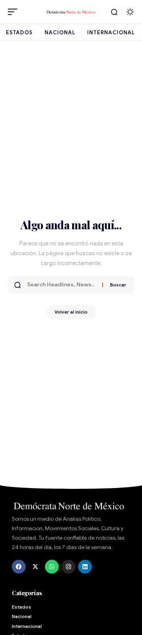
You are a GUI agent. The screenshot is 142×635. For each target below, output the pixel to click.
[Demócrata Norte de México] (71, 12)
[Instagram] (68, 567)
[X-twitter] (35, 567)
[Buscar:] (61, 284)
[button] (14, 12)
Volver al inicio (71, 312)
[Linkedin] (85, 567)
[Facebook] (19, 567)
